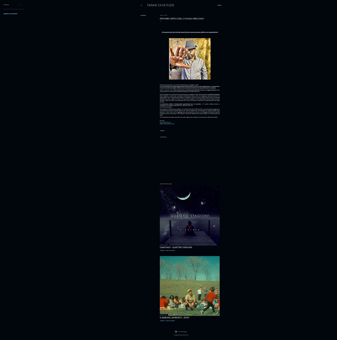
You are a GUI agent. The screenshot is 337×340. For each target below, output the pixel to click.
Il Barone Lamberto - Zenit (174, 317)
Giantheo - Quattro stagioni (176, 247)
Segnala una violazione (11, 13)
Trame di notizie (160, 5)
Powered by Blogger (182, 331)
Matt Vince (185, 335)
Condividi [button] (143, 15)
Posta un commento (170, 250)
